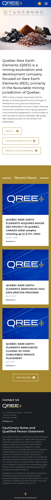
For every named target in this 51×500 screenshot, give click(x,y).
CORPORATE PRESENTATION (18, 141)
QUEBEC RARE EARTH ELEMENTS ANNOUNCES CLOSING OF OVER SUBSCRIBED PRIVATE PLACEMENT (22, 351)
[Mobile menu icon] (46, 3)
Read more (10, 241)
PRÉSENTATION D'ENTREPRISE (19, 150)
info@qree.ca (7, 421)
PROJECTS (9, 131)
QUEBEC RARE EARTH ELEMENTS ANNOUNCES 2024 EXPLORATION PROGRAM (25, 289)
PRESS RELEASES (23, 377)
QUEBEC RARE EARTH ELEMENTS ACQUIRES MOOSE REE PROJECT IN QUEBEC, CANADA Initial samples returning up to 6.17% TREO (25, 226)
